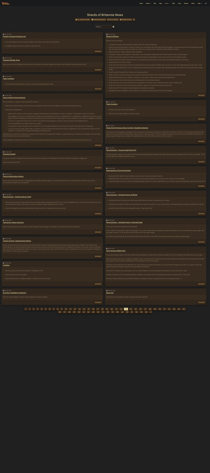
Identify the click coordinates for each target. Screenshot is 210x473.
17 (98, 309)
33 (174, 309)
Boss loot (110, 293)
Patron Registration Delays (13, 176)
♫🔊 (205, 3)
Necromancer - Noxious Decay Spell (17, 197)
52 (136, 312)
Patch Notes (113, 19)
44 (98, 312)
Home (141, 3)
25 (135, 309)
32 (169, 309)
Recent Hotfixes (112, 36)
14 (84, 309)
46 (108, 312)
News (166, 3)
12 (75, 309)
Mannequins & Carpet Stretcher (118, 170)
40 (79, 312)
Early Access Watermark (115, 251)
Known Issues (127, 19)
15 (88, 309)
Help (199, 3)
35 (184, 309)
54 (146, 312)
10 (66, 309)
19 (107, 309)
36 (60, 312)
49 (122, 312)
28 (150, 309)
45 (103, 312)
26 (140, 309)
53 (141, 312)
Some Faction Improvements (14, 98)
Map (160, 3)
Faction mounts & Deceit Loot (14, 36)
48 (117, 312)
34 (179, 309)
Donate (186, 3)
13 (79, 309)
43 (93, 312)
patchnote (98, 51)
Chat (179, 3)
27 (145, 309)
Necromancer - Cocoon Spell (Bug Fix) (121, 150)
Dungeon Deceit (9, 154)
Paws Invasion (8, 79)
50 (127, 312)
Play (155, 3)
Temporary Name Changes (13, 222)
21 (116, 309)
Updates (6, 265)
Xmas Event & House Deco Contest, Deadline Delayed (127, 128)
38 (69, 312)
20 (112, 309)
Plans (192, 3)
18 (102, 309)
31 (164, 309)
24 (131, 309)
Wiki (173, 3)
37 (64, 312)
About (148, 3)
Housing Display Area (11, 60)
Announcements (100, 19)
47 (112, 312)
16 (93, 309)
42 (88, 312)
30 (160, 309)
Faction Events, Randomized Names (17, 241)
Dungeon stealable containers (14, 293)
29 (155, 309)
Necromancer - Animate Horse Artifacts (121, 195)
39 (74, 312)
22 (121, 309)
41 (83, 312)
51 (132, 312)
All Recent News (83, 19)
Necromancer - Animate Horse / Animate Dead (124, 222)
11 (70, 309)
